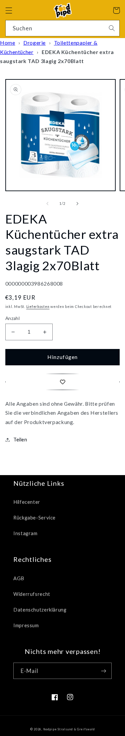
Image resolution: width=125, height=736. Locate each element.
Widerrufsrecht (31, 594)
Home (7, 42)
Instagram (25, 533)
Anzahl (12, 318)
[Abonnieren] (103, 671)
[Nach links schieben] (47, 204)
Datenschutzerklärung (40, 610)
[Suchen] (111, 28)
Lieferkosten (38, 307)
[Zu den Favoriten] (62, 382)
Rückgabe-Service (34, 517)
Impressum (26, 625)
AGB (18, 578)
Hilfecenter (26, 502)
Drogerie (34, 42)
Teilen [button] (20, 439)
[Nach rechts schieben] (77, 204)
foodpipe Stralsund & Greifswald (69, 729)
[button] (8, 10)
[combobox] (63, 28)
